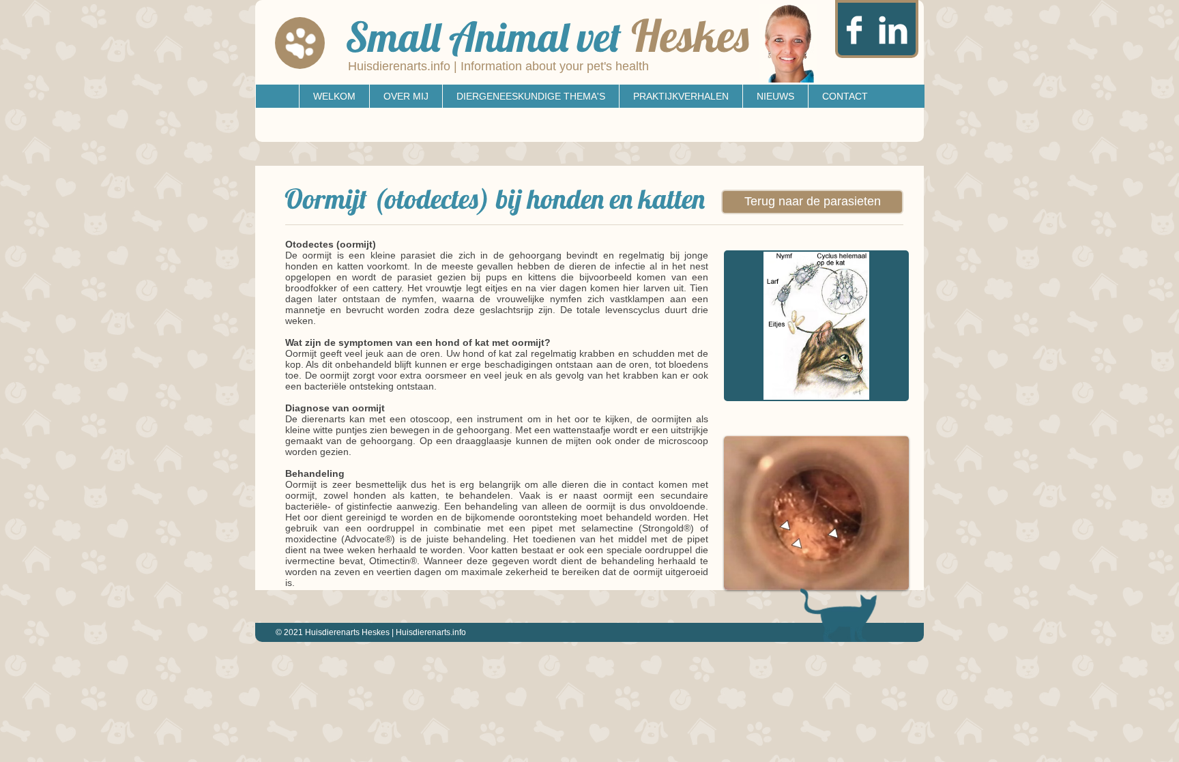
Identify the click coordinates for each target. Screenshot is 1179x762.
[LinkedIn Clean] (893, 30)
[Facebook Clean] (854, 30)
